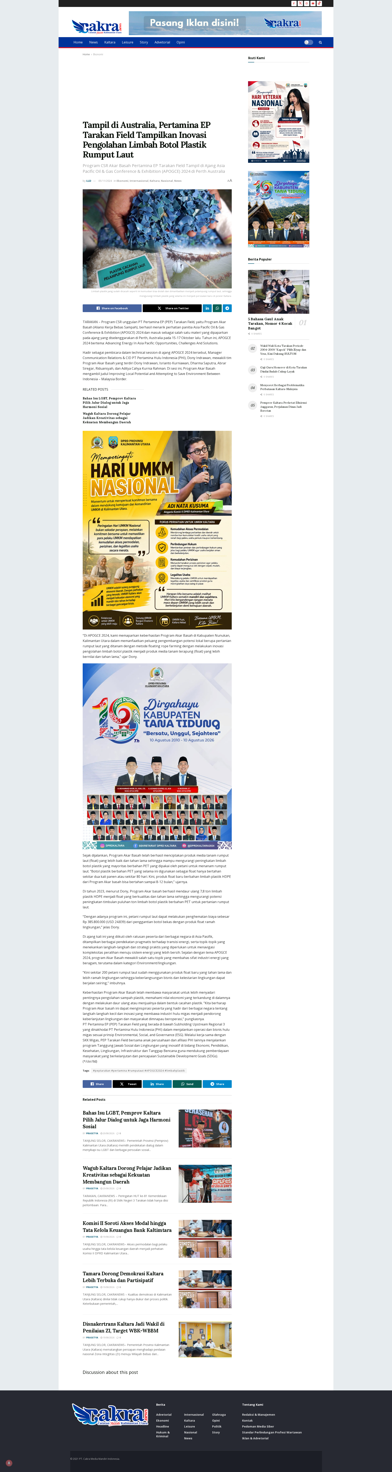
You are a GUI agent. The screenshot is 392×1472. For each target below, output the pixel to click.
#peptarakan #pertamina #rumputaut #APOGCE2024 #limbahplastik (139, 1070)
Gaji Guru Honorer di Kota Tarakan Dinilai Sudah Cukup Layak (283, 369)
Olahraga (219, 1415)
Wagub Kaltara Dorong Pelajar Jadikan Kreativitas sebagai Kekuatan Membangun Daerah (107, 418)
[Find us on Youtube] (313, 3)
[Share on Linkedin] (207, 308)
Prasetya (92, 1133)
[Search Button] (320, 42)
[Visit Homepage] (96, 27)
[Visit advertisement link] (225, 23)
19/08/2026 (108, 1236)
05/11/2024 (105, 181)
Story (144, 42)
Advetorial (162, 42)
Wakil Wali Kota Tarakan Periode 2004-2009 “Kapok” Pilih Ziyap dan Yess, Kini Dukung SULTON (283, 350)
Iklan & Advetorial (255, 1438)
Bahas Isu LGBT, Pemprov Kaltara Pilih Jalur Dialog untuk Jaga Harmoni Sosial (109, 402)
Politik (217, 1426)
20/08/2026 (108, 1133)
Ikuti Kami (256, 58)
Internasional (139, 181)
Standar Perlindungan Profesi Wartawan (272, 1432)
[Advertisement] (157, 87)
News (93, 42)
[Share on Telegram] (227, 308)
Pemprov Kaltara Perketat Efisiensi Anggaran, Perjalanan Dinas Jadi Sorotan (283, 406)
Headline (162, 1426)
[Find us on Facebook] (294, 3)
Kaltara (109, 42)
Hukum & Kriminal (163, 1434)
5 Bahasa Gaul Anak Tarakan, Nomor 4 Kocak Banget (270, 323)
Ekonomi (98, 54)
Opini (181, 42)
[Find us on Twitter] (300, 3)
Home (78, 42)
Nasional (167, 181)
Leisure (127, 42)
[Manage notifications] (9, 1463)
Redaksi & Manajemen (258, 1415)
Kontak (247, 1420)
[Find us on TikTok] (319, 3)
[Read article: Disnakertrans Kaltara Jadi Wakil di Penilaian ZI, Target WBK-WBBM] (205, 1340)
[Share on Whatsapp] (217, 308)
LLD (88, 181)
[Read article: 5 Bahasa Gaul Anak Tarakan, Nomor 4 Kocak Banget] (278, 292)
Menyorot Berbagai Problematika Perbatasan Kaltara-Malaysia (282, 387)
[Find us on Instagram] (306, 3)
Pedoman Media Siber (258, 1426)
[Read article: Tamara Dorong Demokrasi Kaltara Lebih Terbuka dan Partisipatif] (205, 1289)
